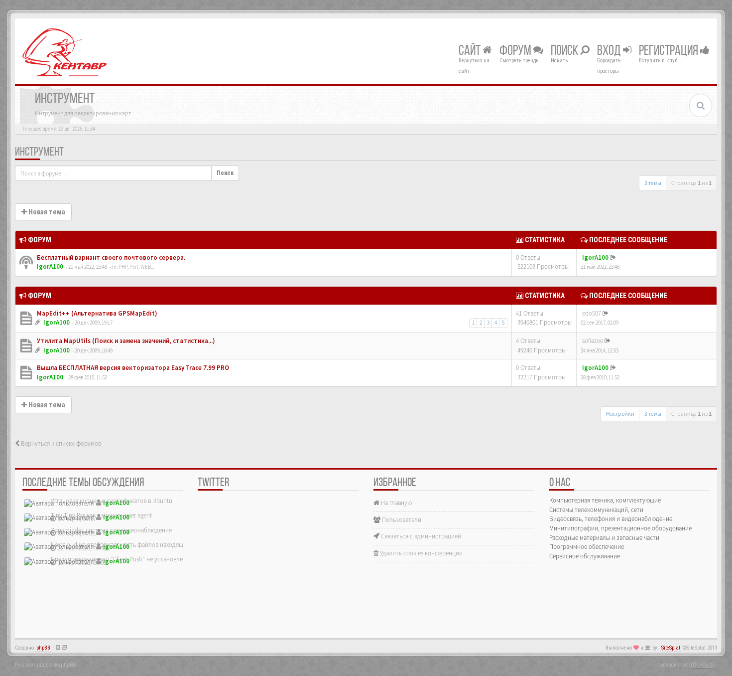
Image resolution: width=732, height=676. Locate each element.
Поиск (565, 51)
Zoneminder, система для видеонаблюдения (111, 530)
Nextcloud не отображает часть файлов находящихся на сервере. (139, 544)
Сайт (471, 51)
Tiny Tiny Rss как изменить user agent (101, 515)
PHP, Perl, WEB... (136, 266)
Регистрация (669, 51)
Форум (516, 51)
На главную (395, 503)
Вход (610, 51)
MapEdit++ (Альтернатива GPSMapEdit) (96, 313)
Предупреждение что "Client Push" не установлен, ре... (125, 559)
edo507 (591, 313)
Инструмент (39, 153)
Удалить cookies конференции (420, 553)
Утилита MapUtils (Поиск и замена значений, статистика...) (125, 341)
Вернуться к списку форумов (60, 443)
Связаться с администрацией (420, 536)
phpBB (43, 648)
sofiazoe (592, 341)
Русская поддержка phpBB (45, 664)
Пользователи (400, 519)
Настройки (620, 413)
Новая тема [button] (46, 212)
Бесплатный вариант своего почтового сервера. (110, 257)
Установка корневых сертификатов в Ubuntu (111, 501)
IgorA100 (50, 266)
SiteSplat (670, 648)
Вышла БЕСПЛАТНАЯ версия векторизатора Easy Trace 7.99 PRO (132, 367)
